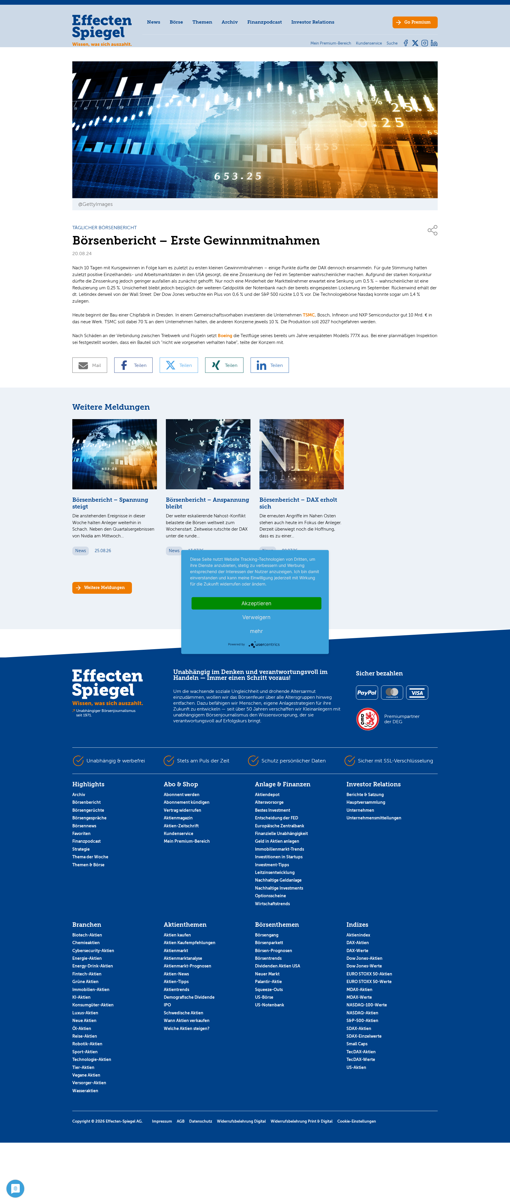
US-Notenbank (269, 1005)
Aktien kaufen (177, 935)
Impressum (162, 1121)
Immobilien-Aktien (90, 989)
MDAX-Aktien (359, 989)
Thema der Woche (90, 856)
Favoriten (81, 833)
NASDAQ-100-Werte (366, 1005)
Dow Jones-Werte (364, 966)
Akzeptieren (256, 603)
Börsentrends (268, 958)
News (153, 22)
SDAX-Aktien (358, 1028)
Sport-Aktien (85, 1051)
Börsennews (84, 826)
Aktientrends (176, 989)
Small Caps (356, 1043)
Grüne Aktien (85, 981)
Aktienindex (358, 935)
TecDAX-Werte (360, 1059)
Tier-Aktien (83, 1067)
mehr (256, 631)
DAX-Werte (357, 950)
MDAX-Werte (359, 997)
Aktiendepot (267, 794)
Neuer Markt (267, 974)
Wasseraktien (85, 1090)
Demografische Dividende (189, 997)
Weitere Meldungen (104, 587)
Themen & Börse (88, 864)
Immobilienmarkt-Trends (279, 849)
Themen (202, 22)
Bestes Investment (272, 810)
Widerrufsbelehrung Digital (241, 1121)
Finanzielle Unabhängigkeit (281, 833)
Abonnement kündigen (187, 802)
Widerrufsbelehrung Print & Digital (302, 1121)
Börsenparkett (269, 942)
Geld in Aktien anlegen (277, 841)
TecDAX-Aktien (361, 1051)
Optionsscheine (270, 895)
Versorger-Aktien (89, 1082)
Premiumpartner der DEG (402, 719)
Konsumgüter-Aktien (93, 1005)
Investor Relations (312, 22)
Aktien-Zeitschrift (181, 826)
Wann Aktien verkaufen (187, 1020)
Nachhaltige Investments (279, 888)
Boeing (225, 335)
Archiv (230, 22)
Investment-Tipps (272, 864)
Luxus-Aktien (85, 1013)
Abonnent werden (182, 794)
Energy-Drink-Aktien (92, 966)
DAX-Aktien (357, 942)
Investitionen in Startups (279, 856)
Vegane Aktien (86, 1075)
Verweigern (256, 617)
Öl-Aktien (81, 1028)
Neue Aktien (84, 1020)
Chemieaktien (86, 942)
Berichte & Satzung (365, 794)
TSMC (309, 314)
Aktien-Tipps (176, 981)
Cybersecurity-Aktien (93, 950)
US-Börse (264, 997)
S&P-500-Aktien (362, 1020)
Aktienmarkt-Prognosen (187, 966)
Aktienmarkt (176, 950)
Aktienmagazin (178, 818)
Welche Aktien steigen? (187, 1028)
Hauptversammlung (365, 802)
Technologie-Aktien (91, 1059)
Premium (417, 22)
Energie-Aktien (87, 958)
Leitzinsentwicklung (275, 872)
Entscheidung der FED (276, 818)
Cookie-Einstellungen (356, 1121)
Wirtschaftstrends (272, 903)
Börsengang (266, 935)
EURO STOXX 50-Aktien (369, 974)
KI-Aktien (81, 997)
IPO (167, 1005)
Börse (176, 22)
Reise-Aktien (84, 1036)
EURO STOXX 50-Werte (369, 981)
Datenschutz (200, 1121)
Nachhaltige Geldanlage (278, 880)
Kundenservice (178, 833)
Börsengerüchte (88, 810)
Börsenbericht (86, 802)
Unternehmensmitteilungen (373, 818)
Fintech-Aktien (87, 974)
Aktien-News (176, 974)
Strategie (81, 849)
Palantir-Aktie (268, 981)
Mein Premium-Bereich (187, 841)
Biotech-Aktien (87, 935)
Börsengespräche (89, 818)
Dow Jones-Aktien (364, 958)
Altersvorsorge (269, 802)
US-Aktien (356, 1067)
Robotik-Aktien (87, 1043)
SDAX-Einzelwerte (364, 1036)
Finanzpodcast (264, 22)
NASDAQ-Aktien (362, 1013)
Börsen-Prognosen (273, 950)
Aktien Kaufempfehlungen (189, 942)
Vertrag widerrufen (182, 810)
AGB (180, 1121)
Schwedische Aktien (183, 1013)
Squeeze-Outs (269, 989)
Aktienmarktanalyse (183, 958)
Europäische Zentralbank (279, 826)
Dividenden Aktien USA (277, 966)
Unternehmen (360, 810)
